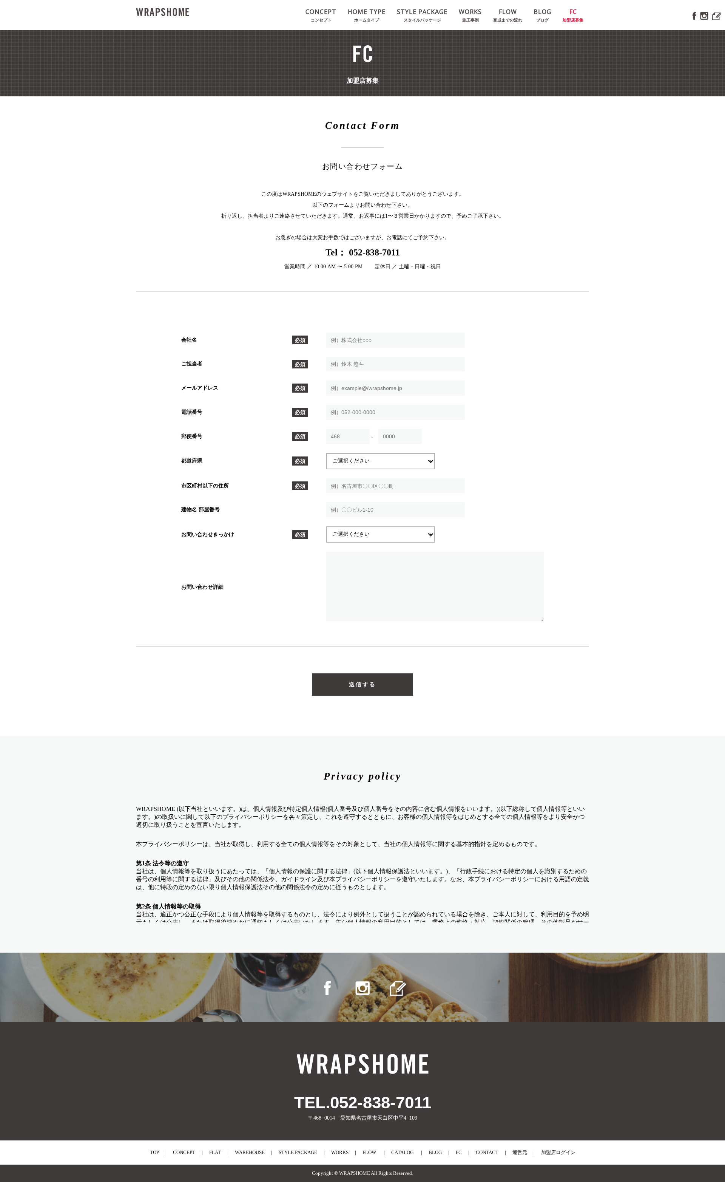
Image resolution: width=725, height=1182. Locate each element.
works (340, 1152)
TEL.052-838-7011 (362, 1102)
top (154, 1152)
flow (369, 1152)
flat (215, 1152)
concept (184, 1152)
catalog (402, 1152)
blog (435, 1152)
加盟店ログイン (558, 1152)
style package (298, 1152)
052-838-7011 (373, 252)
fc (459, 1152)
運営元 (519, 1152)
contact (487, 1152)
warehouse (250, 1152)
